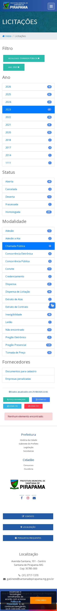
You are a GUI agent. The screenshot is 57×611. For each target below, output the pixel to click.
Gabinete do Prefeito (28, 443)
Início (8, 36)
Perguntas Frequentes (29, 538)
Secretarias (28, 451)
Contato (29, 516)
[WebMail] (34, 498)
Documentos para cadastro (20, 371)
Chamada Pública (23, 58)
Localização (28, 527)
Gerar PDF (34, 406)
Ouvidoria (28, 469)
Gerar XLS (41, 399)
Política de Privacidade (14, 602)
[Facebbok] (21, 498)
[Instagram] (28, 498)
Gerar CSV (13, 406)
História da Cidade (28, 440)
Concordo (40, 600)
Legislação (28, 447)
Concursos (28, 465)
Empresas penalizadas (18, 379)
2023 (13, 67)
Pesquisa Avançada (17, 399)
